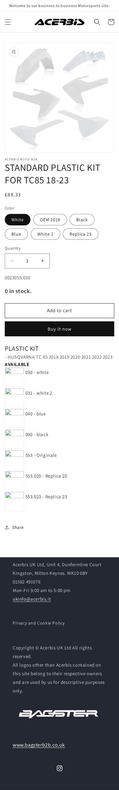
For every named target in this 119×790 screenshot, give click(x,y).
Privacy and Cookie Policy (39, 623)
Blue (16, 234)
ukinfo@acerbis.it (32, 599)
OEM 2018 (50, 220)
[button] (8, 22)
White (17, 220)
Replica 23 (80, 234)
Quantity (13, 248)
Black (82, 220)
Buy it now (60, 329)
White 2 (45, 234)
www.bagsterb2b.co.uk (39, 745)
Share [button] (18, 527)
